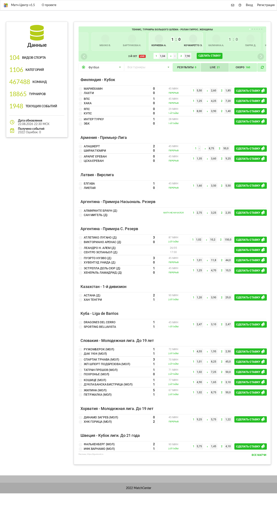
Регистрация (266, 5)
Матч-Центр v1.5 (23, 5)
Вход (249, 5)
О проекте (49, 5)
